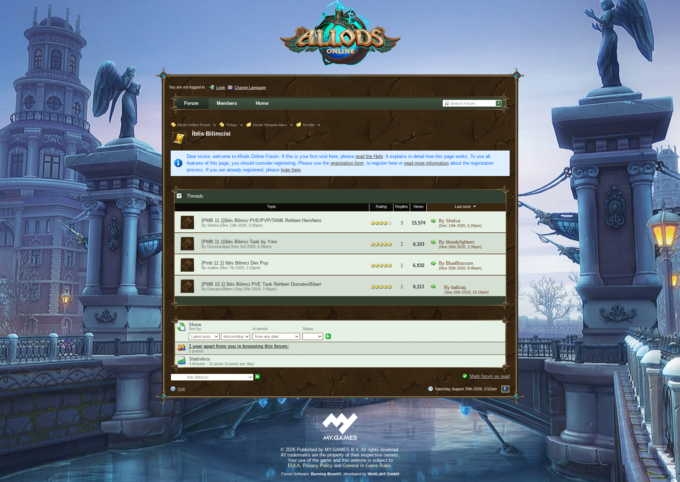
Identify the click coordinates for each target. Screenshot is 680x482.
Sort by (195, 329)
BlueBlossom (459, 263)
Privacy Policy (318, 465)
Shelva (213, 225)
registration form (347, 163)
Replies (401, 206)
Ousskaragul (218, 246)
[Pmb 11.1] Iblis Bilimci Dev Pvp (235, 263)
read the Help (369, 156)
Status (307, 329)
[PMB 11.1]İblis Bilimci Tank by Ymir (239, 241)
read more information (426, 163)
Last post (463, 206)
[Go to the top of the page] (505, 389)
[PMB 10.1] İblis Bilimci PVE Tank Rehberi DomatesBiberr (261, 284)
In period (260, 329)
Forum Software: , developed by (340, 474)
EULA (294, 465)
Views (418, 206)
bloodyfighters (460, 242)
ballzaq (458, 287)
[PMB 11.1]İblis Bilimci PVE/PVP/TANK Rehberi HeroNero (261, 220)
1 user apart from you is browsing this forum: (239, 346)
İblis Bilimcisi (211, 133)
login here (291, 169)
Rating (381, 206)
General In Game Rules (367, 465)
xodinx (213, 268)
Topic (271, 206)
